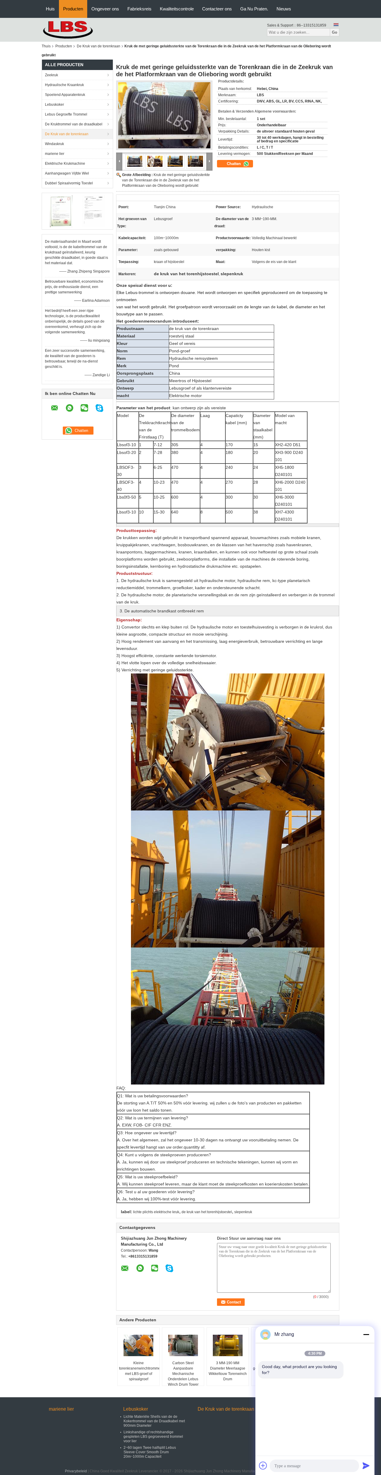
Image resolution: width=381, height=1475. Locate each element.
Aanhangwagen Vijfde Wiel (67, 173)
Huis (50, 8)
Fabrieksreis (139, 8)
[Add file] (263, 1465)
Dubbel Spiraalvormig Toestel (69, 183)
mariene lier (54, 154)
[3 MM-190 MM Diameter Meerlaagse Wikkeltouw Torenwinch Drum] (228, 1345)
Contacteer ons (217, 8)
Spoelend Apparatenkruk (65, 95)
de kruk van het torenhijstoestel (207, 1212)
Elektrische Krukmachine (65, 163)
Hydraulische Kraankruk (64, 85)
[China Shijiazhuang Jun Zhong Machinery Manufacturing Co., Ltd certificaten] (61, 211)
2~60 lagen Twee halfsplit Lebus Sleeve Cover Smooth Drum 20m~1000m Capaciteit (150, 1452)
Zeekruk (51, 75)
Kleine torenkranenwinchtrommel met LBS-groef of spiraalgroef (139, 1371)
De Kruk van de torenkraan (98, 46)
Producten (73, 8)
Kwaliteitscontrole (177, 8)
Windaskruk (54, 144)
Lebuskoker (54, 104)
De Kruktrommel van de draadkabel (73, 124)
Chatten (234, 163)
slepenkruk (243, 1212)
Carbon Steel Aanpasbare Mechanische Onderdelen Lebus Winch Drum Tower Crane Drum (183, 1376)
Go (334, 32)
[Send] (366, 1465)
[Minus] (366, 1334)
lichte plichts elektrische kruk (156, 1212)
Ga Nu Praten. (254, 9)
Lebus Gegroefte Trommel (66, 114)
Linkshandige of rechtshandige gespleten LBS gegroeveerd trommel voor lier (153, 1436)
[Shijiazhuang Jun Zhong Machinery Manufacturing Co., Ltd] (74, 29)
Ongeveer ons (105, 8)
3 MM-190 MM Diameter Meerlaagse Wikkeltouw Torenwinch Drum (228, 1371)
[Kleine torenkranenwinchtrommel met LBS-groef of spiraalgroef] (138, 1345)
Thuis (46, 46)
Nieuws (284, 8)
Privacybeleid (76, 1471)
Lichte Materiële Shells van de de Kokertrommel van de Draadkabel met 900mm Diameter (154, 1421)
